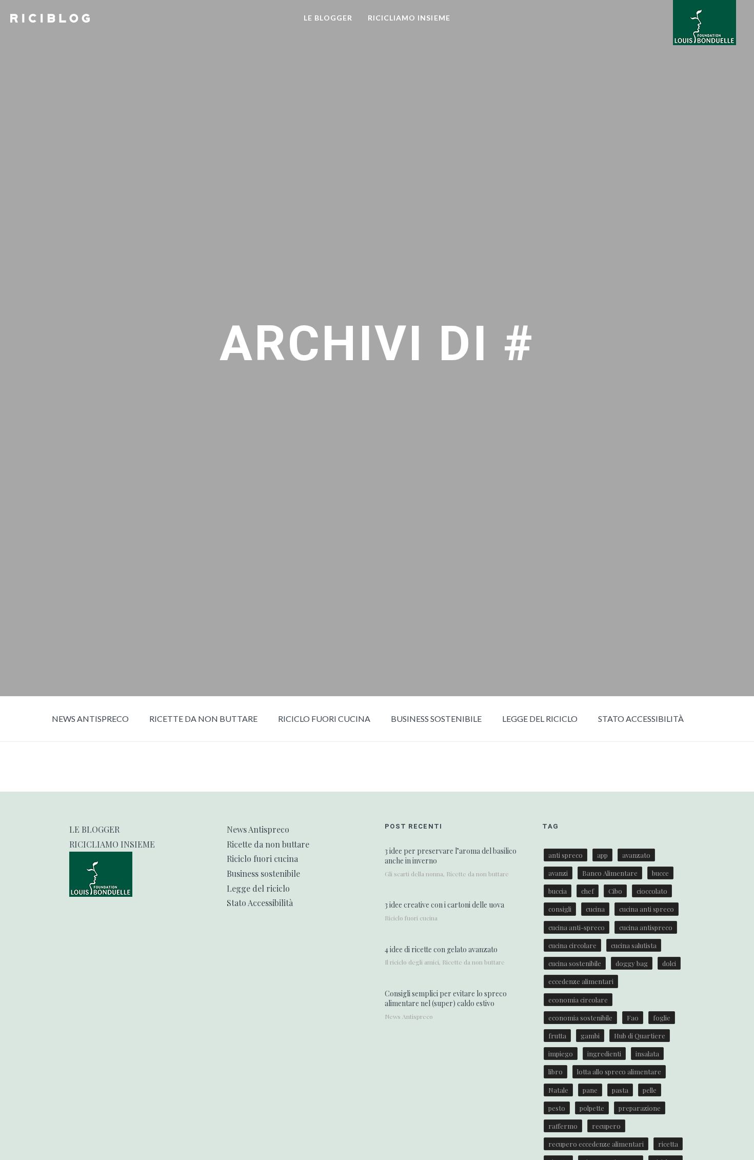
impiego (560, 1053)
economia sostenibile (580, 1017)
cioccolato (652, 891)
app (602, 855)
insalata (647, 1053)
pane (590, 1090)
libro (555, 1071)
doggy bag (632, 963)
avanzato (636, 855)
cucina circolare (572, 945)
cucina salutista (634, 945)
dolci (669, 963)
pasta (620, 1090)
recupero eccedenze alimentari (596, 1143)
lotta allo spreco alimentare (619, 1071)
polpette (592, 1108)
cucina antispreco (645, 927)
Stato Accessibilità (641, 718)
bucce (660, 873)
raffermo (563, 1126)
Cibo (615, 891)
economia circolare (578, 999)
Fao (633, 1017)
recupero (606, 1126)
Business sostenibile (436, 718)
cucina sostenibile (574, 963)
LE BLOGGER (328, 17)
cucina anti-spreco (576, 927)
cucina (595, 909)
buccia (557, 891)
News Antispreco (90, 718)
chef (587, 891)
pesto (556, 1108)
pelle (650, 1090)
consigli (559, 909)
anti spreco (565, 855)
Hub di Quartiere (639, 1035)
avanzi (558, 873)
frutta (557, 1035)
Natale (558, 1090)
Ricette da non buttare (203, 718)
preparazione (640, 1108)
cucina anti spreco (646, 909)
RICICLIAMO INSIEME (409, 17)
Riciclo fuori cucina (324, 718)
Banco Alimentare (610, 873)
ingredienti (604, 1053)
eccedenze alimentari (580, 981)
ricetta (668, 1143)
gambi (590, 1035)
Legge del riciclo (540, 718)
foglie (661, 1017)
